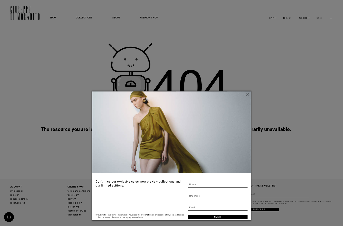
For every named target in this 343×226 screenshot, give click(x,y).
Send (217, 216)
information (146, 214)
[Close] (248, 94)
